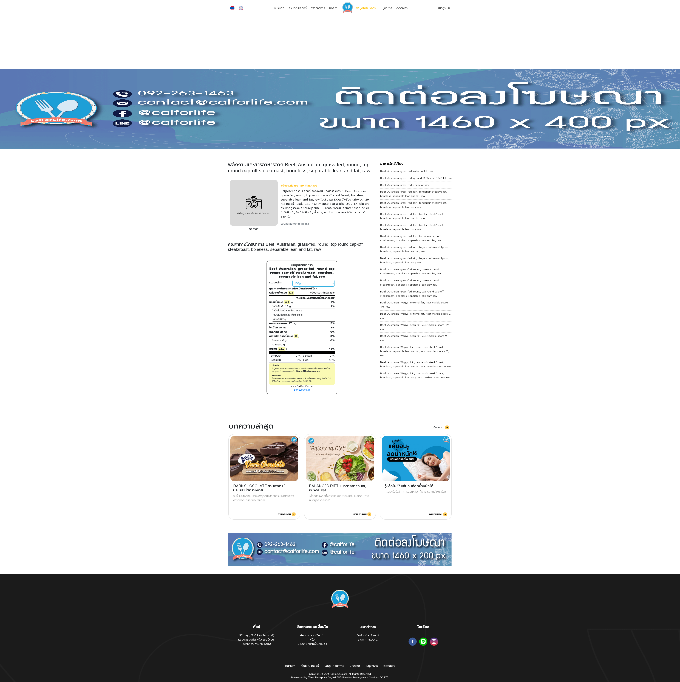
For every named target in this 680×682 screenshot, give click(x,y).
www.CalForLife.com (302, 386)
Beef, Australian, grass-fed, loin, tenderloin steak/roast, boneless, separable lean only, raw (413, 205)
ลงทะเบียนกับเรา (302, 389)
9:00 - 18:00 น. (368, 640)
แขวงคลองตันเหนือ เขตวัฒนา (256, 640)
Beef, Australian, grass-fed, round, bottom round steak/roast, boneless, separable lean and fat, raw (410, 272)
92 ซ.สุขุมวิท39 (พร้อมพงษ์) (256, 635)
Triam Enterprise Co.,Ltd (322, 677)
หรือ (312, 640)
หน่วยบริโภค (275, 282)
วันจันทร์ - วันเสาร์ (368, 635)
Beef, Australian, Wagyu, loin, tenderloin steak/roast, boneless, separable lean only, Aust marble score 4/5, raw (415, 376)
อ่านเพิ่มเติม (285, 514)
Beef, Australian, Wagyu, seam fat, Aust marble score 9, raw (413, 338)
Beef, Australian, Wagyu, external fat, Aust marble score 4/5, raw (414, 305)
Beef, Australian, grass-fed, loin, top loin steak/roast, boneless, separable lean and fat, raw (412, 216)
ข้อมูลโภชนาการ (366, 8)
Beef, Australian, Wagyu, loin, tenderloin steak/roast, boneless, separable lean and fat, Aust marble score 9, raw (415, 364)
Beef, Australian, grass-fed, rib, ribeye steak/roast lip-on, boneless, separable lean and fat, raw (414, 249)
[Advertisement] (340, 42)
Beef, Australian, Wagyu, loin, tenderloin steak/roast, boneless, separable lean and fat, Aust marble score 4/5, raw (414, 351)
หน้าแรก (290, 666)
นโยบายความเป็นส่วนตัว (312, 644)
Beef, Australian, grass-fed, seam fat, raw (404, 185)
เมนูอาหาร (386, 8)
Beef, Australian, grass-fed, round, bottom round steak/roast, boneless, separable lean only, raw (409, 283)
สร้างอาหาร (318, 8)
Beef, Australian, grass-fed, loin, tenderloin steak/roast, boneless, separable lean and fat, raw (413, 194)
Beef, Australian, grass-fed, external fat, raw (406, 171)
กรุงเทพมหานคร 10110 (257, 644)
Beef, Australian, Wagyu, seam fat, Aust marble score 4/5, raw (415, 327)
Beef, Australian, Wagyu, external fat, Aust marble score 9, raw (415, 316)
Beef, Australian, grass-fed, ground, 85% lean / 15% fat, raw (416, 178)
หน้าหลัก (279, 8)
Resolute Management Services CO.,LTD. (365, 677)
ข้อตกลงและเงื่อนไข (312, 635)
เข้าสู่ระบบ (444, 8)
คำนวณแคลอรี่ (298, 8)
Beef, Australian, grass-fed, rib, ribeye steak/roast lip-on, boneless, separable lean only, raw (414, 260)
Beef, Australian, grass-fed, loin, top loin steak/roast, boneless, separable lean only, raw (412, 227)
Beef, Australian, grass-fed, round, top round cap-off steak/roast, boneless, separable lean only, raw (412, 294)
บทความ (334, 8)
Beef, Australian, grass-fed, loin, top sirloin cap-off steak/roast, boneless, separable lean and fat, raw (410, 238)
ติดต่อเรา (402, 8)
